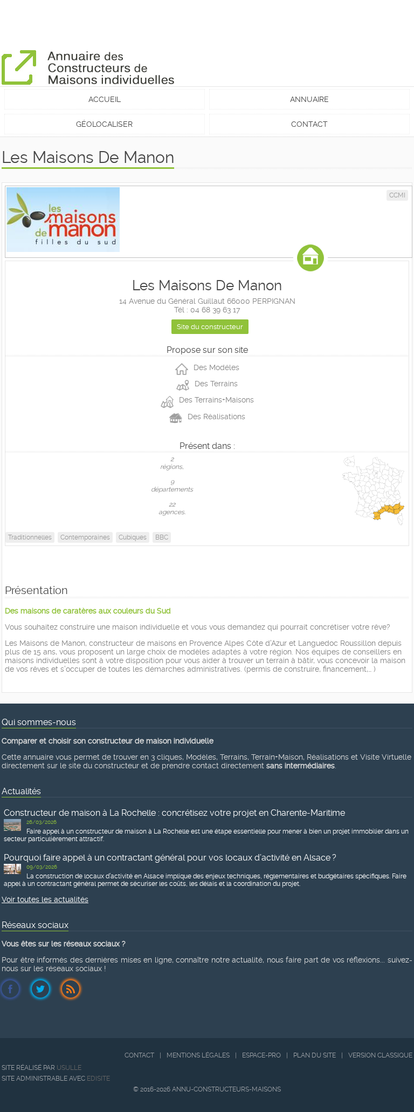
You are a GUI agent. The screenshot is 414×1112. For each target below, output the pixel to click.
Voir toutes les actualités (45, 899)
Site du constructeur (210, 327)
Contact (309, 124)
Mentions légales (198, 1055)
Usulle (69, 1068)
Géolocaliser (104, 124)
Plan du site (314, 1055)
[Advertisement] (198, 24)
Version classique (380, 1055)
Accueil (104, 99)
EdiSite (98, 1078)
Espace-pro (261, 1055)
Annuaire (309, 99)
